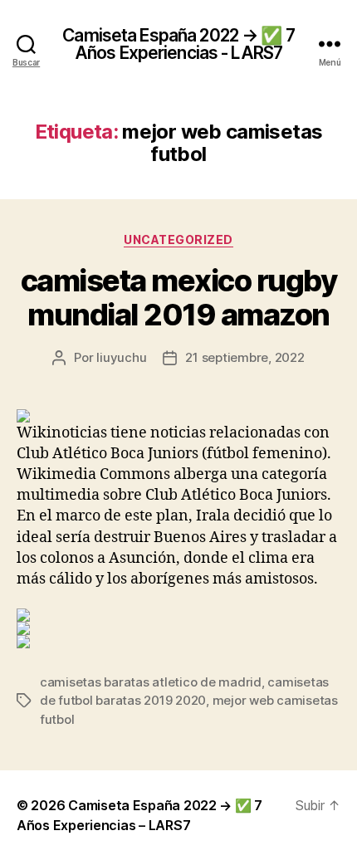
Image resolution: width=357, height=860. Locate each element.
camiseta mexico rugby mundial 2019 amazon (179, 297)
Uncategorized (178, 239)
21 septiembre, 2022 (244, 357)
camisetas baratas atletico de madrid (151, 682)
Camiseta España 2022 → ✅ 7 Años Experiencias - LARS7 (178, 44)
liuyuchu (121, 357)
